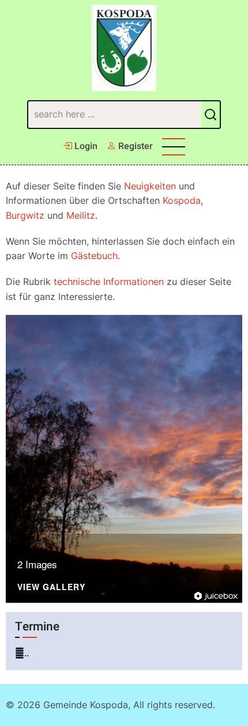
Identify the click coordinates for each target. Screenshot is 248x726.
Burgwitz (25, 215)
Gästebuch (94, 255)
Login (84, 146)
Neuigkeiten (150, 186)
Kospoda (182, 200)
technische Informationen (109, 281)
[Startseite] (124, 48)
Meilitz (80, 215)
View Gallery (51, 587)
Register (134, 146)
